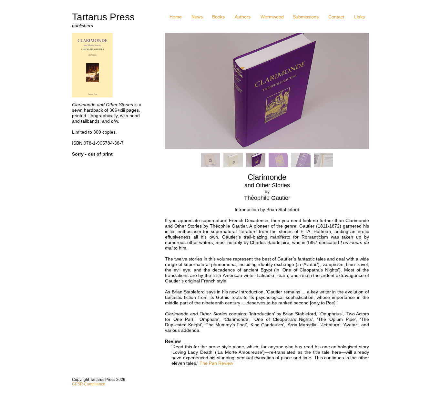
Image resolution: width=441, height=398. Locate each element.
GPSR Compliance (88, 384)
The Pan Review (216, 363)
